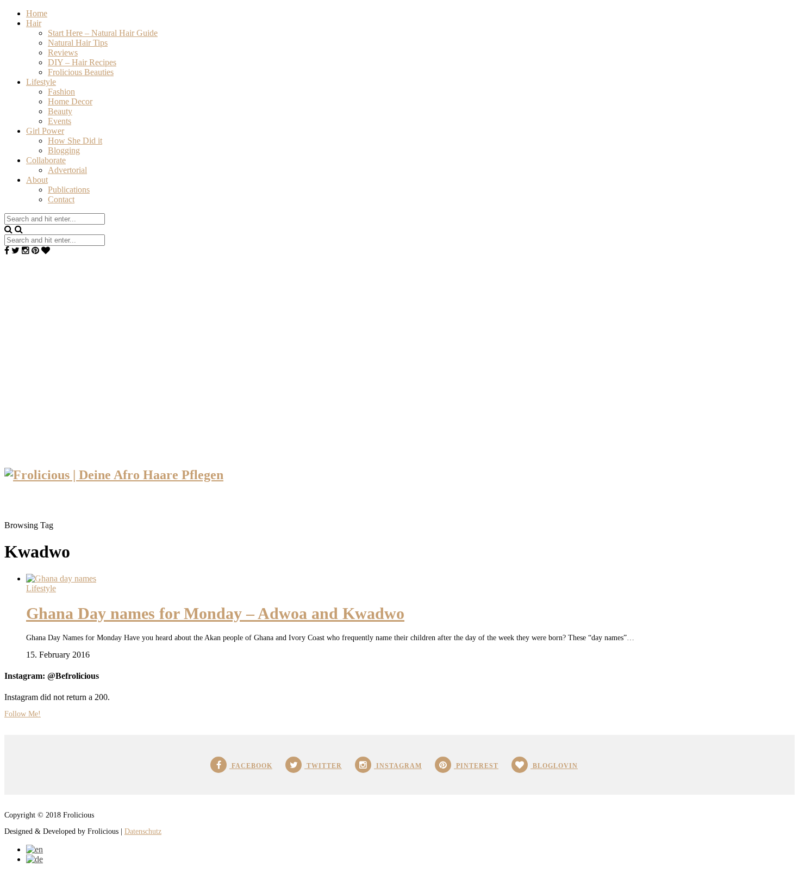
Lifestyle (41, 81)
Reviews (63, 52)
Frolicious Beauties (81, 72)
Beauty (60, 111)
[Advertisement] (399, 337)
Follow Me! (22, 714)
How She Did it (75, 140)
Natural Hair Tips (78, 42)
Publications (69, 189)
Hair (33, 23)
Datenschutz (142, 831)
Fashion (61, 91)
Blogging (64, 150)
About (37, 179)
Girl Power (45, 130)
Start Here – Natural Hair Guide (103, 33)
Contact (61, 199)
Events (59, 121)
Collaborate (46, 160)
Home (36, 13)
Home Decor (70, 101)
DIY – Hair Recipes (82, 62)
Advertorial (67, 170)
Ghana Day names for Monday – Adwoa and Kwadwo (215, 613)
